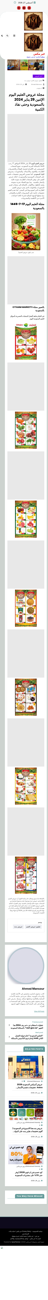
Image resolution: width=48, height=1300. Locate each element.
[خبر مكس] (33, 42)
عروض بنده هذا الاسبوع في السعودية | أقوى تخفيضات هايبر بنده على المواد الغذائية (27, 1130)
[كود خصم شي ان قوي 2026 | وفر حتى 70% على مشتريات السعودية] (25, 1154)
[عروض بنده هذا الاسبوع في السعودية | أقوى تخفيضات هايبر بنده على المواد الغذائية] (25, 1110)
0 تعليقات (39, 88)
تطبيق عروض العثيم (36, 81)
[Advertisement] (24, 127)
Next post (39, 1032)
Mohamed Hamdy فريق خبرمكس (28, 1122)
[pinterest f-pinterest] (19, 8)
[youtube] (24, 8)
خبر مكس (39, 54)
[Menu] (14, 35)
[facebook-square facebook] (29, 8)
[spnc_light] (2, 35)
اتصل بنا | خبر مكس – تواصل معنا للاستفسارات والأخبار (25, 1239)
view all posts (39, 1011)
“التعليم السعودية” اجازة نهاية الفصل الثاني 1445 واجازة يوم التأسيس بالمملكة (27, 1037)
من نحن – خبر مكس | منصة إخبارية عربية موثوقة (25, 1236)
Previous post (37, 1022)
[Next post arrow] (9, 1036)
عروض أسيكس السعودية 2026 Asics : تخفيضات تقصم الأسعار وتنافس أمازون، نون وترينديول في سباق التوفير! (28, 1086)
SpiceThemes (16, 1242)
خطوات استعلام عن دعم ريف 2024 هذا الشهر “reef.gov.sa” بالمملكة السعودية (27, 1026)
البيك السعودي (39, 174)
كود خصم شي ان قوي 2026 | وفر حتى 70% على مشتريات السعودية (28, 1174)
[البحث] (7, 36)
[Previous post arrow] (9, 1025)
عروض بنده (27, 81)
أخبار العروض (38, 76)
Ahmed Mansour (36, 84)
